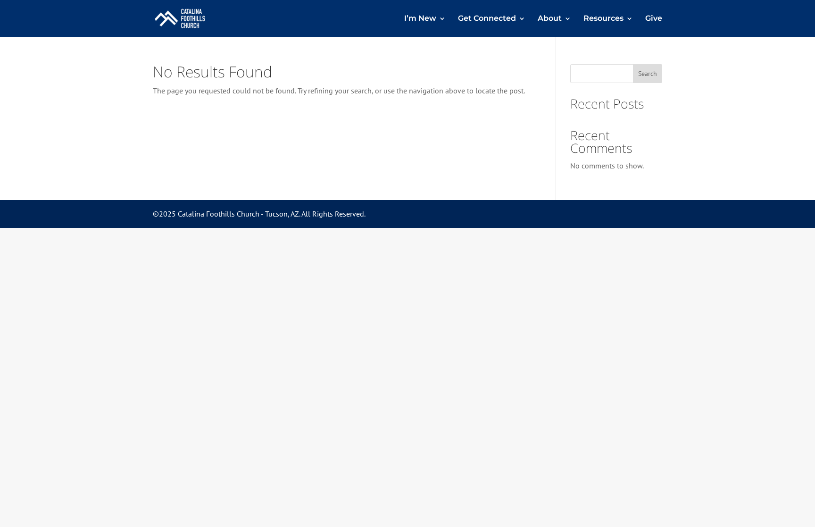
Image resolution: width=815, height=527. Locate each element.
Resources (603, 19)
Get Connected (487, 19)
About (550, 19)
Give (653, 19)
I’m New (420, 19)
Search (647, 73)
